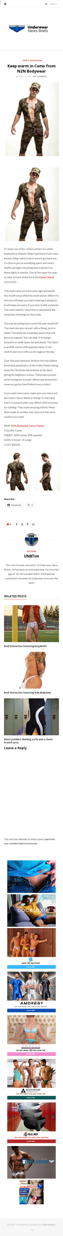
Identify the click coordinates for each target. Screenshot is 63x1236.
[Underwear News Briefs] (31, 29)
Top (32, 1230)
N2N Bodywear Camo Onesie (27, 425)
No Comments (40, 76)
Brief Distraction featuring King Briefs (25, 646)
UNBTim (31, 556)
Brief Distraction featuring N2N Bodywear (27, 692)
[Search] (46, 4)
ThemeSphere (48, 1224)
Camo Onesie (46, 277)
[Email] (33, 524)
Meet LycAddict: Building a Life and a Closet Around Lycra (28, 741)
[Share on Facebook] (16, 524)
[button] (17, 471)
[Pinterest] (27, 524)
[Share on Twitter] (22, 524)
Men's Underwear (32, 60)
